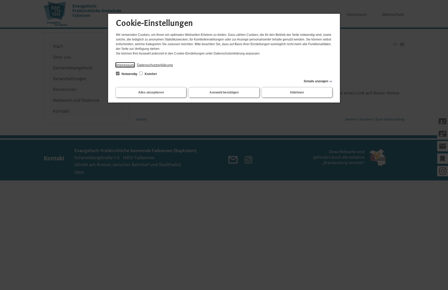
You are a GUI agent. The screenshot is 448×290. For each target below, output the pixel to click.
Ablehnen (297, 92)
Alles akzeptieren (151, 92)
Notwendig (129, 74)
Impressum (125, 65)
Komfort (150, 74)
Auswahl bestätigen (224, 92)
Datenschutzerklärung (155, 65)
